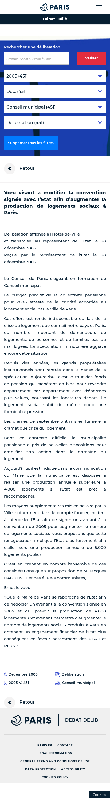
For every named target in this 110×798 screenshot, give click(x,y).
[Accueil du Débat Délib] (44, 7)
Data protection (40, 769)
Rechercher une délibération (32, 47)
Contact (65, 745)
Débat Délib (81, 720)
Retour (26, 168)
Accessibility (73, 769)
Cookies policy (55, 777)
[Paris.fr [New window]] (25, 720)
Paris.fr (44, 745)
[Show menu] (102, 7)
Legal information (55, 753)
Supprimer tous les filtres (31, 143)
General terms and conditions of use (55, 761)
